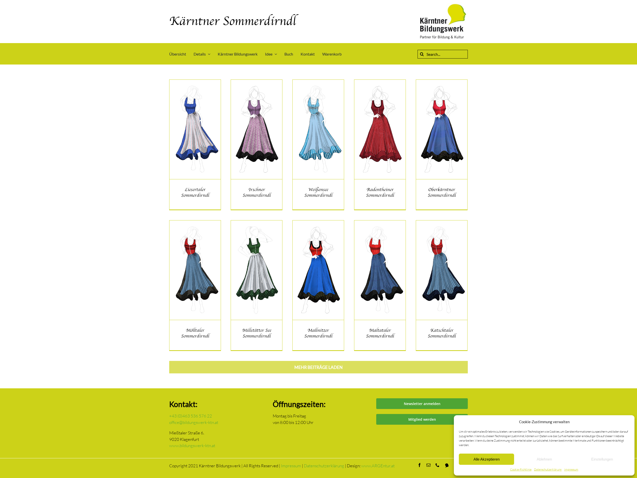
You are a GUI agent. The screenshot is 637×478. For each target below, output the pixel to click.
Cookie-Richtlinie (520, 469)
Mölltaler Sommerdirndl (195, 333)
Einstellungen (602, 459)
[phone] (437, 465)
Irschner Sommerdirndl (257, 192)
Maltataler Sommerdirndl (380, 333)
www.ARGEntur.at (378, 465)
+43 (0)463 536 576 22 (190, 415)
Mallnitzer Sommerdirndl (318, 333)
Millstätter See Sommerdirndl (256, 333)
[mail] (428, 465)
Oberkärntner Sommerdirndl (442, 192)
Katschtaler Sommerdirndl (442, 333)
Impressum (571, 469)
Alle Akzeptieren (487, 459)
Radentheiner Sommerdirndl (380, 192)
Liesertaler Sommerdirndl (195, 192)
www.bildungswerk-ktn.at (192, 445)
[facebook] (420, 465)
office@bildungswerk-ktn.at (193, 422)
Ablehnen (544, 459)
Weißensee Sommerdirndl (318, 192)
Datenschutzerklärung (548, 469)
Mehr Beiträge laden (318, 367)
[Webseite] (446, 465)
